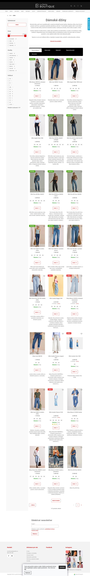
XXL (11, 87)
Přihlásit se (35, 533)
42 (11, 98)
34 (11, 89)
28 (54, 88)
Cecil (12, 59)
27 (52, 88)
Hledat (17, 24)
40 (11, 95)
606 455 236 (10, 552)
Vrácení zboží (30, 555)
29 (57, 88)
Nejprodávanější (70, 50)
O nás (28, 551)
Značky (28, 561)
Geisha (12, 62)
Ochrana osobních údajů (33, 559)
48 (78, 88)
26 (32, 255)
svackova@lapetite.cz (12, 551)
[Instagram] (12, 555)
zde (25, 569)
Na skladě (13, 38)
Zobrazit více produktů (55, 41)
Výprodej (13, 45)
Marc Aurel (13, 64)
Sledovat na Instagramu (75, 569)
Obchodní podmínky (32, 557)
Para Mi (12, 68)
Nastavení (27, 572)
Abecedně (34, 54)
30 (60, 88)
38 (11, 93)
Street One (13, 70)
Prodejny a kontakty (32, 553)
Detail (36, 96)
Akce (12, 41)
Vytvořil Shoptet (79, 574)
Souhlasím (62, 567)
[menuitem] (6, 11)
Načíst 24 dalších (56, 500)
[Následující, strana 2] (77, 505)
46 (11, 102)
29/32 (12, 104)
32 (77, 255)
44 (11, 100)
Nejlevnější (47, 50)
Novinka (12, 43)
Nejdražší (58, 50)
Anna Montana (14, 55)
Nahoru (33, 505)
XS (11, 78)
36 (11, 91)
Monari (12, 66)
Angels (12, 53)
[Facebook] (8, 555)
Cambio (12, 57)
